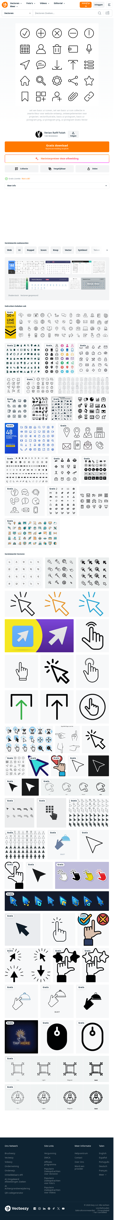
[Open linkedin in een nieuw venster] (44, 1208)
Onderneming (12, 1166)
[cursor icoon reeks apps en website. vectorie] (22, 787)
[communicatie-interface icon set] (40, 408)
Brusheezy (10, 1153)
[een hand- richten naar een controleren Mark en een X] (93, 929)
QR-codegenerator (14, 1192)
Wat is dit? (26, 178)
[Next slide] (102, 250)
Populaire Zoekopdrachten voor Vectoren (52, 1171)
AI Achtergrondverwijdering (17, 1187)
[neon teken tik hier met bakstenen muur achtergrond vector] (21, 1036)
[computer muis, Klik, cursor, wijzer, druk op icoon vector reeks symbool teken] (19, 813)
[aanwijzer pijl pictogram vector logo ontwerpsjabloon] (22, 929)
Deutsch (101, 1166)
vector (68, 250)
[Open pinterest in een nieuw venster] (49, 1208)
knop (55, 250)
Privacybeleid (101, 1210)
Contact (78, 1157)
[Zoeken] (99, 13)
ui (19, 250)
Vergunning (50, 1153)
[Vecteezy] (5, 5)
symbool (82, 250)
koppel (30, 250)
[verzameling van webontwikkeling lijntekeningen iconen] (32, 533)
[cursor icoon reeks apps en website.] (39, 875)
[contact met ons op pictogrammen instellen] (25, 501)
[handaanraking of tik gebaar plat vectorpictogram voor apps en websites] (59, 929)
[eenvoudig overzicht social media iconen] (13, 385)
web (9, 250)
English (100, 1153)
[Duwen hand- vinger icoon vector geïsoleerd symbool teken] (51, 813)
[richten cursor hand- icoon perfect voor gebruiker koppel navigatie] (92, 707)
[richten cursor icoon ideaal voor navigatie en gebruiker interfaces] (21, 671)
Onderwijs (10, 1170)
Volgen (73, 136)
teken (97, 250)
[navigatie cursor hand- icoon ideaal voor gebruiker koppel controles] (92, 635)
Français (101, 1170)
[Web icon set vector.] (62, 501)
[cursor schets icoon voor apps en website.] (94, 844)
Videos (43, 3)
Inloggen (99, 4)
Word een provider (79, 1167)
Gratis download (57, 147)
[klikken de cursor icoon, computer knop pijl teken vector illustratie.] (27, 965)
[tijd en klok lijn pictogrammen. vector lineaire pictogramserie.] (39, 385)
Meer (12, 6)
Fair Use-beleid (97, 1212)
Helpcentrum (81, 1153)
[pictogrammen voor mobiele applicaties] (94, 501)
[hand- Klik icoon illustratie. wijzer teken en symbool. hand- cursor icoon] (82, 875)
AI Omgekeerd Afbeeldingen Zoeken (15, 1180)
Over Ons (79, 1161)
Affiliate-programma (50, 1163)
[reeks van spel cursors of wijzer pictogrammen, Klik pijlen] (57, 901)
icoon (43, 250)
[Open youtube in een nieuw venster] (63, 1208)
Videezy (8, 1161)
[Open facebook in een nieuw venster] (35, 1208)
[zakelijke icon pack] (61, 408)
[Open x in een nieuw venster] (58, 1208)
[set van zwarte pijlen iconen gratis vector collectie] (27, 470)
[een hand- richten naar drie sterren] (66, 965)
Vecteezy (9, 1157)
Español (101, 1157)
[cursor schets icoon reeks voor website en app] (88, 765)
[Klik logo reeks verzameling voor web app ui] (57, 604)
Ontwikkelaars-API (14, 1174)
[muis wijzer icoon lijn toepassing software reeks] (38, 765)
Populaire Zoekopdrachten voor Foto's (52, 1181)
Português (102, 1161)
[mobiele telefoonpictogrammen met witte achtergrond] (17, 408)
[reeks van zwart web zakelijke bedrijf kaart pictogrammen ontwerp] (95, 470)
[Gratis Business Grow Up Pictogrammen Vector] (92, 408)
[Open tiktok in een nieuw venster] (54, 1208)
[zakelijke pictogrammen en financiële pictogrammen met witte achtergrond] (65, 470)
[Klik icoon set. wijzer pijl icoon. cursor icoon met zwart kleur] (60, 572)
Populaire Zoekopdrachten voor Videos (52, 1190)
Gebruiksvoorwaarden (83, 1210)
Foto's (29, 3)
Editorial (58, 3)
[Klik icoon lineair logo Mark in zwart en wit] (95, 739)
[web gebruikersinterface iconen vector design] (93, 358)
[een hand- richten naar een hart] (58, 765)
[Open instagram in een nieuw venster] (39, 1208)
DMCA (47, 1157)
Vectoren (14, 3)
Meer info (11, 185)
